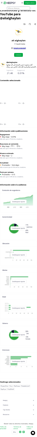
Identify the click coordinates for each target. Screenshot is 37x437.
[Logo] (9, 2)
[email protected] (20, 48)
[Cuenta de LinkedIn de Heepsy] (23, 432)
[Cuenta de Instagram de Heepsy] (20, 432)
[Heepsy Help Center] (22, 2)
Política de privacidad (3, 427)
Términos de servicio (17, 427)
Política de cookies (30, 427)
